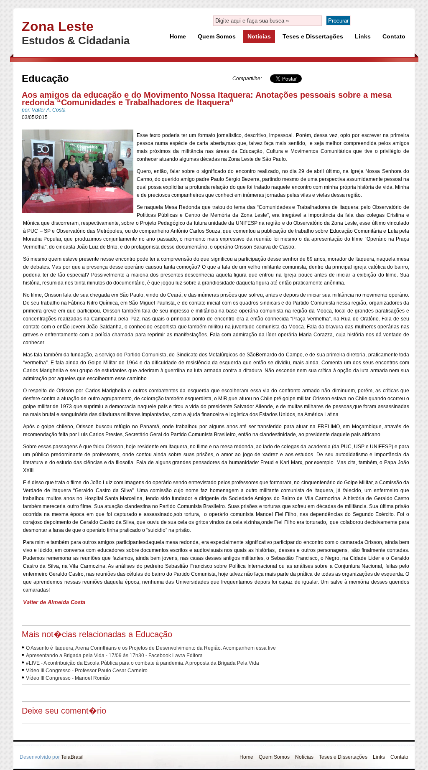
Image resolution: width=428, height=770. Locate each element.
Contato (393, 36)
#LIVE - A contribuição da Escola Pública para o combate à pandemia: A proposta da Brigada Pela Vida (142, 663)
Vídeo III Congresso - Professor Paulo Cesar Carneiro (87, 670)
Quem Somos (217, 36)
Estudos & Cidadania (76, 40)
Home (178, 36)
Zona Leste (58, 26)
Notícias (259, 36)
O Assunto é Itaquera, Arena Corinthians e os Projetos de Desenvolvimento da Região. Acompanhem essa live (151, 648)
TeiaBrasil (72, 757)
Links (363, 36)
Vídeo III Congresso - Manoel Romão (68, 678)
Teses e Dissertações (313, 36)
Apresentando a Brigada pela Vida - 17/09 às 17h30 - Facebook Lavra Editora (114, 655)
